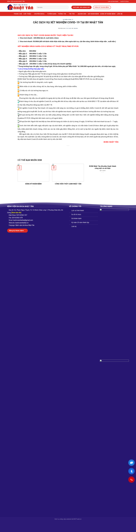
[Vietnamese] (113, 7)
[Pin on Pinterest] (71, 149)
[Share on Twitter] (64, 149)
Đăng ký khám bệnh (107, 14)
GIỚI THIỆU (27, 14)
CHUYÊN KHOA (39, 14)
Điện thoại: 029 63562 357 (18, 215)
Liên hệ (119, 14)
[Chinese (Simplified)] (118, 7)
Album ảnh (82, 14)
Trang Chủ (18, 14)
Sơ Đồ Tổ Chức (124, 1)
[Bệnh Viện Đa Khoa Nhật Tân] (20, 7)
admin (76, 28)
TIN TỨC (72, 14)
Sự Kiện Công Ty (68, 19)
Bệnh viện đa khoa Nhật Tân (24, 225)
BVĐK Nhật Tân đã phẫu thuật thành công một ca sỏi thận (102, 167)
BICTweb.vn (77, 519)
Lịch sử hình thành (113, 1)
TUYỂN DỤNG (51, 14)
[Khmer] (121, 7)
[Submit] (66, 7)
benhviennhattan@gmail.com (23, 220)
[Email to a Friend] (68, 149)
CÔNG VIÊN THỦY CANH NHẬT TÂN (68, 184)
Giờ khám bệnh (93, 14)
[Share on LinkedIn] (75, 149)
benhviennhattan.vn (21, 223)
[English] (116, 7)
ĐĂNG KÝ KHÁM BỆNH (33, 184)
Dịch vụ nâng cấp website (63, 519)
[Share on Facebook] (61, 149)
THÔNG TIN (62, 14)
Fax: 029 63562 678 (16, 218)
